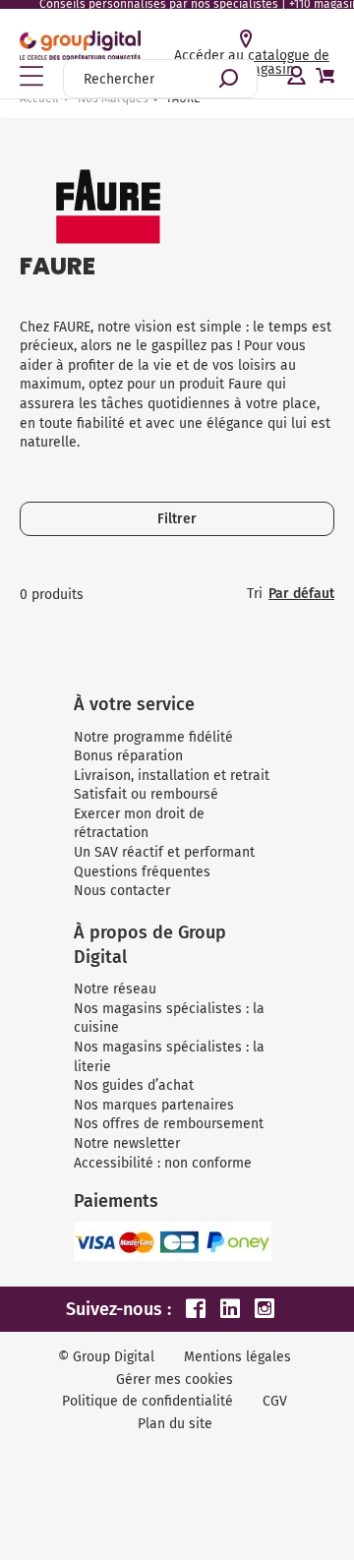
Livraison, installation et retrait (171, 775)
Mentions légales (237, 1357)
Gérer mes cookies (174, 1379)
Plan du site (175, 1423)
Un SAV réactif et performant (164, 852)
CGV (275, 1401)
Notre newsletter (127, 1143)
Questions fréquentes (142, 872)
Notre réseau (115, 989)
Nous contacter (122, 890)
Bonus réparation (128, 756)
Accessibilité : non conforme (163, 1163)
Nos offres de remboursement (169, 1123)
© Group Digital (106, 1357)
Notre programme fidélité (153, 737)
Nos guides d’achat (134, 1085)
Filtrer (177, 518)
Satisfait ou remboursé (146, 794)
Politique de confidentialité (147, 1401)
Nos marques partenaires (154, 1105)
